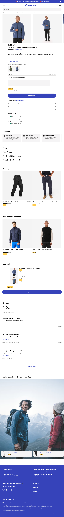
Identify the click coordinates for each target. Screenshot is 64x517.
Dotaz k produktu (14, 61)
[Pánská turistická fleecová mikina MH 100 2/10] (47, 28)
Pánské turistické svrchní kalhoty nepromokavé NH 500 (17, 201)
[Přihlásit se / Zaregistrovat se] (57, 5)
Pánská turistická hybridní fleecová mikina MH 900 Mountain (16, 250)
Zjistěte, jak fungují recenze (8, 312)
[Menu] (4, 5)
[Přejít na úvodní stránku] (30, 5)
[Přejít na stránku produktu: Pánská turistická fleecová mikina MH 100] (14, 272)
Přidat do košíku (32, 95)
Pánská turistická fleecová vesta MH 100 (42, 249)
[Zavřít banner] (61, 1)
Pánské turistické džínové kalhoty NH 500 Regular (45, 201)
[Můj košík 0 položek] (60, 5)
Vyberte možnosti (32, 292)
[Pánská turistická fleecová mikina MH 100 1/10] (16, 28)
